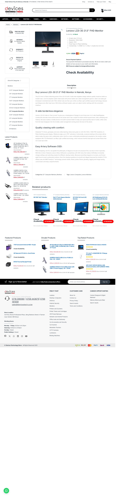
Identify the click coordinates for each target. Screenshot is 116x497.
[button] (62, 30)
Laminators (53, 333)
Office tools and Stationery (57, 319)
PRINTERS (26, 19)
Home (8, 24)
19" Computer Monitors (16, 104)
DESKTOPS (15, 19)
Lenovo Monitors (86, 174)
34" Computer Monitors (16, 93)
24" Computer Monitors (16, 121)
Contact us (91, 1)
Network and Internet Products (59, 316)
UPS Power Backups (56, 314)
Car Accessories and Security (58, 322)
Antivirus (52, 300)
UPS (44, 19)
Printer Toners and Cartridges (58, 311)
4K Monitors (12, 128)
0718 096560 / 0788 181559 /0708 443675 (28, 1)
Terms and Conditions (76, 306)
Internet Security (54, 303)
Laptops (52, 295)
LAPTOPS (5, 19)
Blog (110, 1)
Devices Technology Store (14, 345)
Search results (74, 303)
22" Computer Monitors (72, 28)
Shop (83, 1)
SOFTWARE (75, 19)
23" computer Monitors (98, 194)
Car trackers (53, 324)
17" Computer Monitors (59, 194)
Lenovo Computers (75, 174)
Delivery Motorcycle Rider (97, 300)
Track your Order (101, 1)
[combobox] (61, 10)
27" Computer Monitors (16, 125)
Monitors (15, 24)
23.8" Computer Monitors (16, 114)
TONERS (36, 19)
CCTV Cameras (54, 330)
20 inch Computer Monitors (17, 107)
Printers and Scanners (56, 308)
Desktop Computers (55, 298)
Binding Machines (55, 335)
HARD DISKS (53, 19)
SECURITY (99, 19)
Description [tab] (71, 85)
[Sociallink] (5, 336)
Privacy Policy (74, 300)
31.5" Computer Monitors (16, 90)
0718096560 (49, 221)
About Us (72, 295)
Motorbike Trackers (55, 327)
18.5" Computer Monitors (40, 194)
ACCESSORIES (87, 19)
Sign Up (105, 282)
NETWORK (64, 19)
